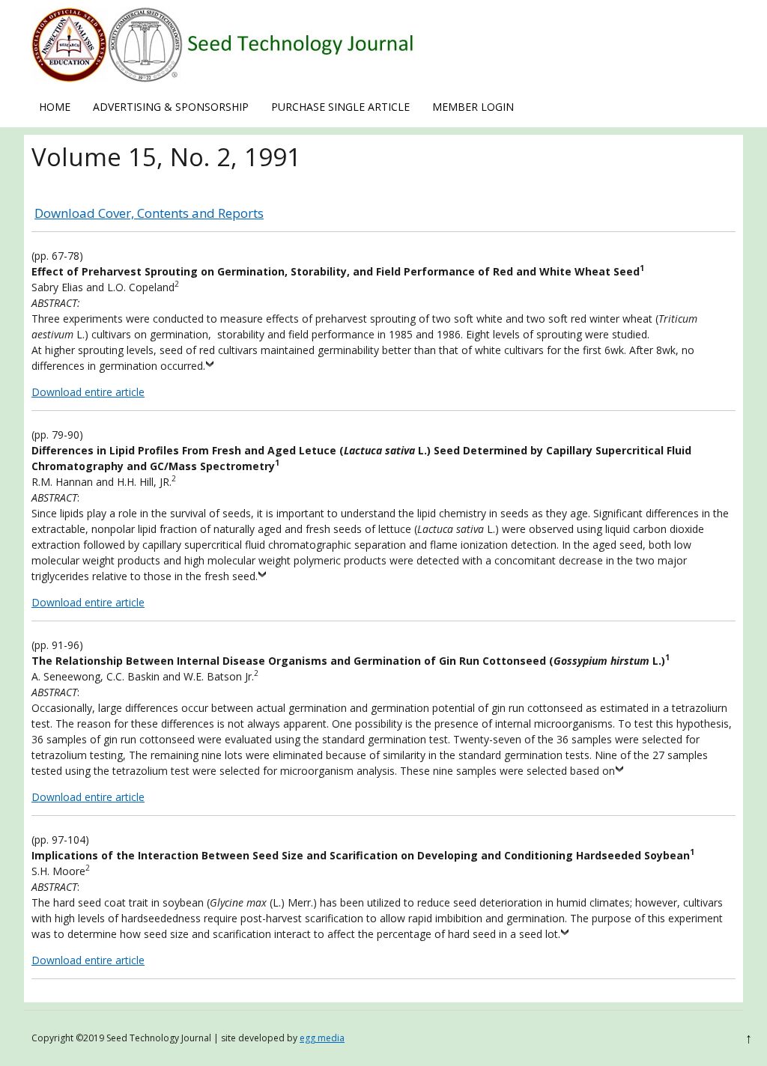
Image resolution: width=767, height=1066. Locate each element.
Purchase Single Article (340, 107)
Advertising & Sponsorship (171, 107)
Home (54, 107)
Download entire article (88, 392)
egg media (322, 1038)
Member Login (473, 107)
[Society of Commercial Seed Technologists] (223, 78)
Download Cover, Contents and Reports (149, 213)
